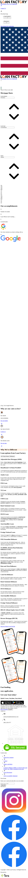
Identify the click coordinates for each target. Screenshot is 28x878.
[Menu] (1, 80)
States (2, 155)
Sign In (2, 26)
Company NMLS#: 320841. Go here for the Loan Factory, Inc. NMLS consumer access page (15, 768)
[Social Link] (14, 813)
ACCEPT (10, 709)
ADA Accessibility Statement (10, 776)
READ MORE (4, 709)
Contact (5, 761)
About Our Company (9, 757)
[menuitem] (7, 17)
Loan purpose (4, 96)
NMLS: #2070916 (8, 764)
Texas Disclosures (8, 772)
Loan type (3, 126)
